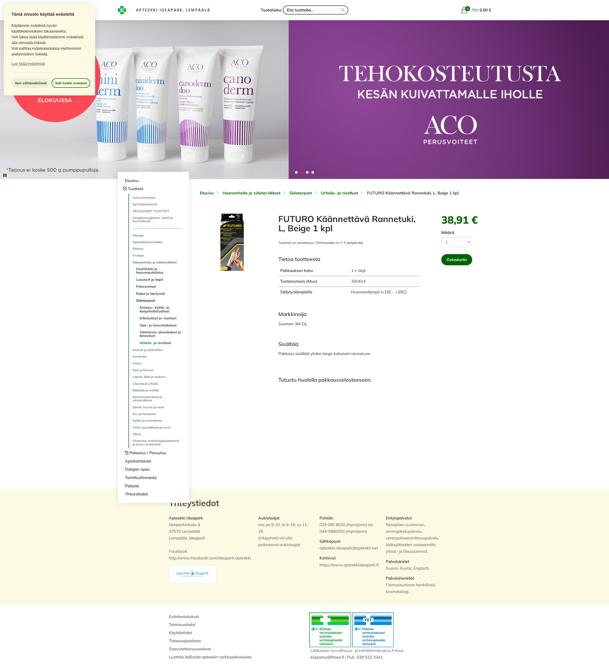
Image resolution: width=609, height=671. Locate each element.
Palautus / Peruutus (147, 452)
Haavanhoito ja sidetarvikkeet (155, 262)
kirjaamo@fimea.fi (327, 657)
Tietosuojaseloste (185, 640)
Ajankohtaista (138, 461)
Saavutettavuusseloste (190, 648)
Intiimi (137, 363)
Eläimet (138, 249)
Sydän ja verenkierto (147, 420)
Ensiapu (138, 255)
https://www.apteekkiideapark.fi (349, 564)
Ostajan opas (137, 469)
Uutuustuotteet (144, 197)
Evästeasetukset (184, 616)
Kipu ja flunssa (143, 370)
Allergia (138, 235)
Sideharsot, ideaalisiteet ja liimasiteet (160, 334)
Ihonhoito (140, 356)
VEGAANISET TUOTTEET (151, 211)
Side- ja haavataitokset (158, 325)
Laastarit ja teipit (149, 279)
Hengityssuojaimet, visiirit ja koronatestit (153, 219)
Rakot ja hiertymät (150, 293)
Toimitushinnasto (141, 477)
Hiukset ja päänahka (147, 350)
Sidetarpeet (145, 300)
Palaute (132, 485)
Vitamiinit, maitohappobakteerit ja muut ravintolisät (156, 442)
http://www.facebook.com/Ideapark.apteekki (210, 557)
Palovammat (146, 286)
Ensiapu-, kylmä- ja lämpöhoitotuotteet (154, 309)
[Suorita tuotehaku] (343, 10)
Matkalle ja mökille (146, 390)
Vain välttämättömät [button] (31, 83)
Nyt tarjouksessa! (145, 204)
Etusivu (131, 180)
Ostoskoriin (457, 259)
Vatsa (137, 434)
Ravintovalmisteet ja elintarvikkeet (147, 398)
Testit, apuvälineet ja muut (152, 427)
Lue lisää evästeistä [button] (28, 64)
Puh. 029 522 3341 (365, 657)
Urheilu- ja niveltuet (155, 343)
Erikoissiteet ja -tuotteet (158, 318)
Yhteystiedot (136, 493)
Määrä (447, 232)
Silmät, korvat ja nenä (148, 407)
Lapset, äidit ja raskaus (149, 377)
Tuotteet (135, 188)
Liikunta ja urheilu (145, 383)
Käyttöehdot (180, 632)
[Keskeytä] (4, 175)
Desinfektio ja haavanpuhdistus (149, 271)
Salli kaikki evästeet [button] (71, 83)
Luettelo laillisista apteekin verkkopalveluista (210, 656)
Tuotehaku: (271, 9)
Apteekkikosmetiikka (148, 242)
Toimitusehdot (182, 624)
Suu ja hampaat (144, 414)
